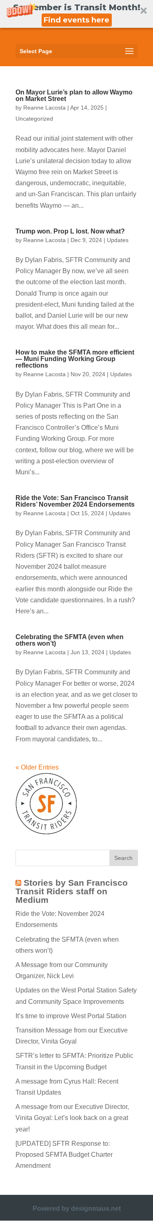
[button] (76, 14)
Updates (118, 240)
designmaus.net (96, 1208)
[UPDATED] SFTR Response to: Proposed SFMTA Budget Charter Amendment (64, 1154)
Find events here (76, 20)
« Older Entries (37, 767)
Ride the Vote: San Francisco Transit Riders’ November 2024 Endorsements (75, 501)
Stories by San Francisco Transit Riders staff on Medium (72, 891)
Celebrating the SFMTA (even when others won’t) (70, 640)
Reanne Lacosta (44, 107)
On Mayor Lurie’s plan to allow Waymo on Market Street (74, 95)
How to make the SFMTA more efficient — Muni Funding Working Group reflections (75, 359)
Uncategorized (34, 118)
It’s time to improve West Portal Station (71, 1015)
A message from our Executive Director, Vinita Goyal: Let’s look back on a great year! (72, 1117)
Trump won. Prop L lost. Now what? (70, 231)
